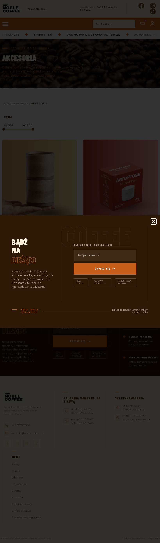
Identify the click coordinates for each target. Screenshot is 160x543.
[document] (80, 271)
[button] (153, 221)
